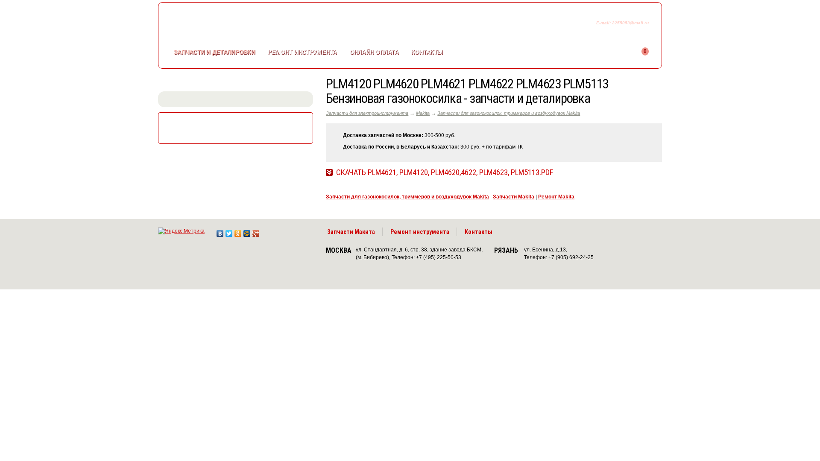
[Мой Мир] (247, 231)
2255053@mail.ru (630, 22)
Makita (423, 113)
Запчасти (214, 52)
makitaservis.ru (229, 25)
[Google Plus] (256, 231)
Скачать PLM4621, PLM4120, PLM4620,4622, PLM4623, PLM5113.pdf (444, 172)
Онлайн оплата (374, 52)
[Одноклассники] (238, 231)
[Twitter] (229, 231)
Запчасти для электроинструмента (367, 113)
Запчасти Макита (351, 231)
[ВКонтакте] (220, 231)
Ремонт (302, 52)
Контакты (427, 52)
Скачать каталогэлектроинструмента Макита (237, 127)
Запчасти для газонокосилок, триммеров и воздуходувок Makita (508, 113)
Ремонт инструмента (419, 231)
